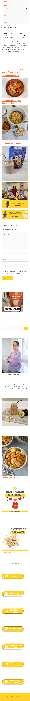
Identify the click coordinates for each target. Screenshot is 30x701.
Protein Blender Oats (10, 76)
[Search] (26, 328)
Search (4, 326)
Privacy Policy (25, 695)
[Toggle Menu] (26, 5)
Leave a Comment (7, 35)
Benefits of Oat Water (8, 552)
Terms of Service (11, 697)
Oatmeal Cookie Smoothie (13, 143)
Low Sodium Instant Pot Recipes (10, 477)
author (26, 384)
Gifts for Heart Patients (8, 514)
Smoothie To (5, 427)
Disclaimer (20, 697)
